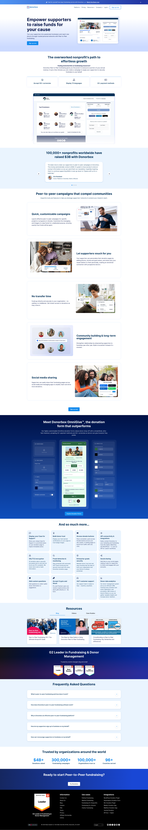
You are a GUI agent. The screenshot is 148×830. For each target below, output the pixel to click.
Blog (61, 803)
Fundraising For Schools (89, 805)
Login (105, 7)
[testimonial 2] (73, 185)
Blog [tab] (57, 613)
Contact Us (63, 798)
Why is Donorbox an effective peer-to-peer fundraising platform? (52, 715)
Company (99, 7)
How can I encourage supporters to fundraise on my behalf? (51, 737)
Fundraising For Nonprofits (89, 803)
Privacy (62, 813)
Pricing (84, 7)
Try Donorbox (74, 784)
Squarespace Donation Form (112, 800)
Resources (90, 7)
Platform (76, 7)
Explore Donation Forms (74, 513)
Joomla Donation (109, 810)
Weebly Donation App (110, 805)
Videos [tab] (74, 613)
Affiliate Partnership (66, 815)
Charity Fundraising (87, 808)
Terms (61, 810)
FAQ (61, 808)
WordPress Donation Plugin (112, 798)
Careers (62, 805)
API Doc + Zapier (109, 813)
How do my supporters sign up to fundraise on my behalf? (50, 726)
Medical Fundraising (87, 800)
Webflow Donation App (110, 808)
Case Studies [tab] (90, 613)
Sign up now (115, 7)
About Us (62, 800)
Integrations (109, 795)
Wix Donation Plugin (110, 803)
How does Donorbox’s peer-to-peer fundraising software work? (52, 705)
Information (65, 795)
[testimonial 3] (74, 185)
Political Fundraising (87, 798)
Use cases (86, 795)
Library (62, 817)
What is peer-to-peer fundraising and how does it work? (49, 694)
